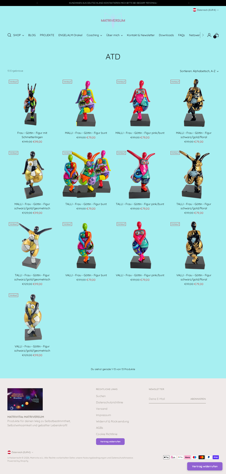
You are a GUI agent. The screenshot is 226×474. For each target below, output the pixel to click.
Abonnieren (198, 399)
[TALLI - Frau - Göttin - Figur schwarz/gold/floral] (194, 174)
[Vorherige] (37, 3)
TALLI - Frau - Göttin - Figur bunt (86, 204)
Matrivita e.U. (36, 457)
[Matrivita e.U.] (113, 20)
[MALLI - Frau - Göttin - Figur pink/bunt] (140, 103)
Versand (101, 408)
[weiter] (189, 3)
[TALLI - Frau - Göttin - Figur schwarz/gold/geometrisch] (32, 245)
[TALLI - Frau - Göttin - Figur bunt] (86, 174)
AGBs (99, 427)
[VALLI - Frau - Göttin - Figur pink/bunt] (140, 245)
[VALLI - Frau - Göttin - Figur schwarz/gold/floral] (194, 245)
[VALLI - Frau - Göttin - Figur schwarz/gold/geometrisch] (32, 316)
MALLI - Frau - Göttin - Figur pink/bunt (139, 133)
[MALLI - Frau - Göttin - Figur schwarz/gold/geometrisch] (32, 174)
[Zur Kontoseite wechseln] (209, 35)
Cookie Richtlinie (106, 434)
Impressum (103, 415)
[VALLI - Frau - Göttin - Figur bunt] (86, 245)
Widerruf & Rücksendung (112, 421)
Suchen (100, 396)
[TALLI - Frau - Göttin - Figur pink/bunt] (140, 174)
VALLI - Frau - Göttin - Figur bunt (86, 275)
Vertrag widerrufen (110, 441)
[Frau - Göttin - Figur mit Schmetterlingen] (32, 103)
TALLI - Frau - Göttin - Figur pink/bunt (140, 204)
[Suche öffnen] (9, 35)
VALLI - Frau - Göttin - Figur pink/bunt (140, 275)
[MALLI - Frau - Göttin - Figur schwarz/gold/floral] (194, 103)
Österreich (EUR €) (206, 10)
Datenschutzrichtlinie (109, 402)
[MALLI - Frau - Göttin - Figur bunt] (86, 103)
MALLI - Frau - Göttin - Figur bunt (86, 133)
